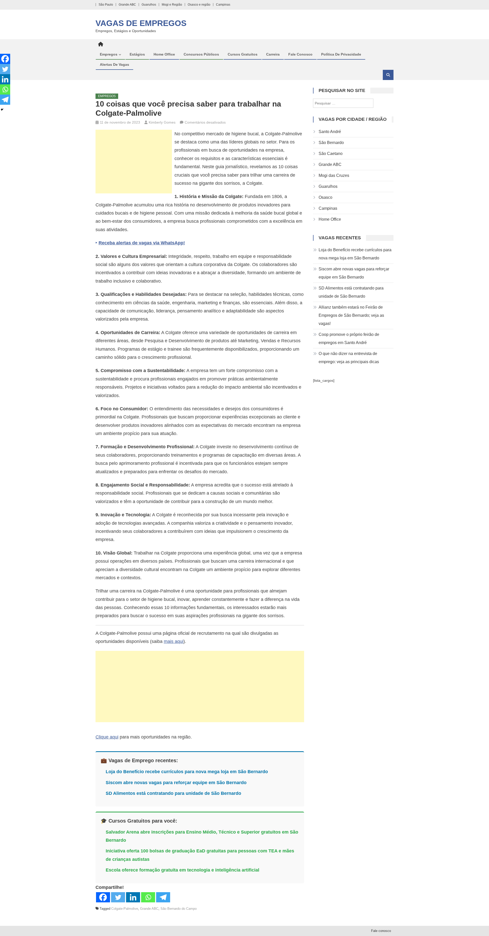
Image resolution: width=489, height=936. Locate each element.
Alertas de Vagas (114, 64)
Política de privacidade (341, 54)
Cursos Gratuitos (242, 54)
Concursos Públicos (201, 54)
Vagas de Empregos (141, 23)
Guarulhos (149, 4)
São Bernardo (331, 142)
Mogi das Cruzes (334, 175)
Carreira (273, 54)
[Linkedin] (133, 897)
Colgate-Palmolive (124, 909)
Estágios (137, 54)
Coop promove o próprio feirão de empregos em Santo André (349, 338)
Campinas (223, 4)
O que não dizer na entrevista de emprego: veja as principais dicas (349, 357)
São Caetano (331, 153)
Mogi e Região (172, 4)
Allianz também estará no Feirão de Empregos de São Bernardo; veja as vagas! (351, 315)
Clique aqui (107, 737)
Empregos (108, 54)
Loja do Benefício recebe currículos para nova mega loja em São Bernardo (187, 771)
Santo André (330, 131)
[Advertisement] (134, 161)
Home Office (164, 54)
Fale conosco (300, 54)
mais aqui (173, 641)
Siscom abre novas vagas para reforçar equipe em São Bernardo (176, 782)
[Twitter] (118, 897)
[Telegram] (163, 897)
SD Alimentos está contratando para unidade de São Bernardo (173, 793)
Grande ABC (127, 4)
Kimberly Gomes (162, 122)
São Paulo (106, 4)
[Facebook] (103, 897)
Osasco (325, 197)
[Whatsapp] (148, 897)
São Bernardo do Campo (178, 909)
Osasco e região (199, 4)
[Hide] (2, 110)
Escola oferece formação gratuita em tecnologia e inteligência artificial (182, 870)
